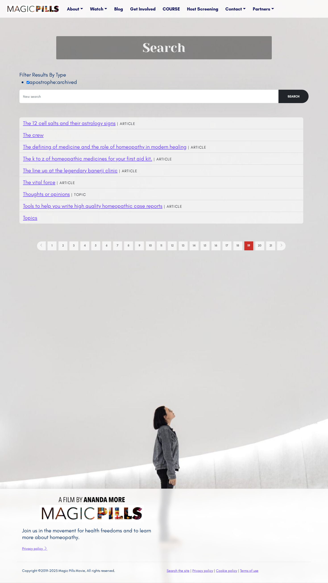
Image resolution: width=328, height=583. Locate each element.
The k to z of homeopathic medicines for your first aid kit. (87, 158)
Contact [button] (233, 9)
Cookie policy (226, 570)
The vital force (39, 182)
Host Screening (202, 9)
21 (271, 245)
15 (205, 245)
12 (172, 245)
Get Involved (143, 9)
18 (238, 245)
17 (227, 245)
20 (260, 245)
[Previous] (41, 245)
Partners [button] (261, 9)
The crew (33, 135)
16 (216, 245)
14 (194, 245)
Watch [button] (96, 9)
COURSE (171, 9)
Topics (30, 217)
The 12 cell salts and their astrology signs (69, 123)
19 (248, 245)
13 (183, 245)
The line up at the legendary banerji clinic (70, 170)
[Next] (281, 245)
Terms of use (249, 570)
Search (293, 96)
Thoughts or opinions (46, 194)
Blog (118, 9)
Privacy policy (33, 548)
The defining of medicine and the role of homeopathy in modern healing (105, 146)
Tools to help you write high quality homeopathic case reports (92, 206)
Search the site (178, 570)
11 (161, 245)
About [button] (73, 9)
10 (150, 245)
